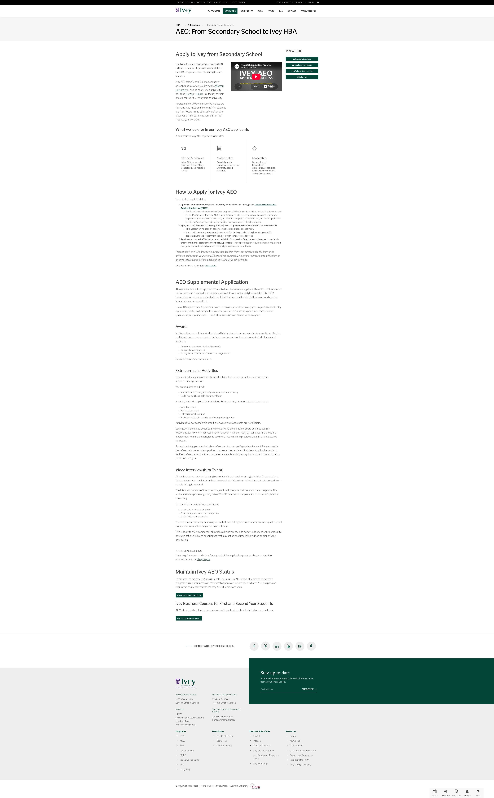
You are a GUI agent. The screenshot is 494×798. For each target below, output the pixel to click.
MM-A (183, 755)
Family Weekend (308, 11)
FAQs (478, 795)
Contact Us (222, 741)
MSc (182, 745)
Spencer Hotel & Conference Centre (226, 710)
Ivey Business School (186, 694)
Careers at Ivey (224, 745)
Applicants (297, 2)
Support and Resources (301, 755)
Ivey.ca (180, 2)
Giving (278, 2)
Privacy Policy (221, 786)
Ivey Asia (180, 709)
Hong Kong (185, 769)
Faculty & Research (205, 2)
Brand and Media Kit (299, 760)
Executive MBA (187, 750)
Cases (233, 2)
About (218, 2)
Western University (239, 786)
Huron (189, 94)
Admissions (230, 11)
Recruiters (309, 2)
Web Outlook (296, 745)
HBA (178, 25)
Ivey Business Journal (263, 750)
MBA (182, 741)
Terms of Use (206, 786)
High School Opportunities (302, 71)
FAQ (281, 11)
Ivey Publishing (260, 763)
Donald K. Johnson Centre (224, 694)
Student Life (247, 11)
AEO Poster (302, 77)
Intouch (257, 741)
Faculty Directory (225, 736)
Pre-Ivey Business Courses (189, 618)
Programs (190, 2)
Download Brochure (445, 796)
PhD (182, 765)
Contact (292, 11)
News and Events (261, 745)
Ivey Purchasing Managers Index (266, 757)
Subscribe (308, 689)
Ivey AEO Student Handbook (189, 595)
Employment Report (303, 65)
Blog (260, 11)
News (226, 2)
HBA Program (213, 11)
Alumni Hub (295, 741)
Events (270, 11)
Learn (293, 736)
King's (199, 94)
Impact (242, 2)
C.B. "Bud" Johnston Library (303, 750)
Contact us (210, 265)
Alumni (286, 2)
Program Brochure (303, 59)
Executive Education (189, 760)
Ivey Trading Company (300, 765)
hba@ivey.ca (203, 559)
